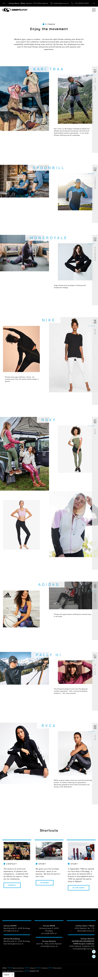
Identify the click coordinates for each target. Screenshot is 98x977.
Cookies (45, 968)
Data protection (18, 968)
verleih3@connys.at (49, 946)
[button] (94, 10)
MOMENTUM (34, 971)
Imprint (33, 968)
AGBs (4, 968)
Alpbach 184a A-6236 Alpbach (28, 3)
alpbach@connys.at (85, 931)
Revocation (58, 968)
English (6, 975)
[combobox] (8, 974)
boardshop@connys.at (13, 944)
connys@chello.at (49, 933)
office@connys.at (11, 931)
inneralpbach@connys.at (83, 949)
